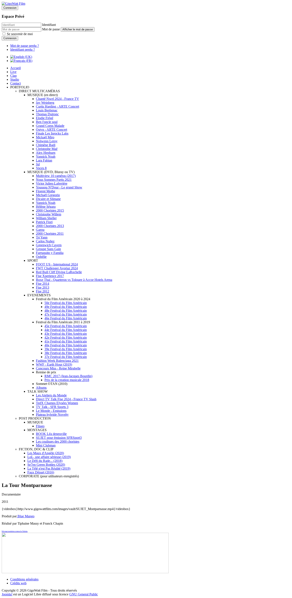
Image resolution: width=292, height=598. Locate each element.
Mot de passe (51, 29)
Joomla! (7, 594)
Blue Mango (26, 516)
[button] (19, 87)
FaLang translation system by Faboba (15, 531)
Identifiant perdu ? (22, 49)
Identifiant (49, 25)
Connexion (9, 38)
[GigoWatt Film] (13, 3)
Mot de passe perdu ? (24, 45)
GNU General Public (83, 594)
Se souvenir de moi (20, 34)
